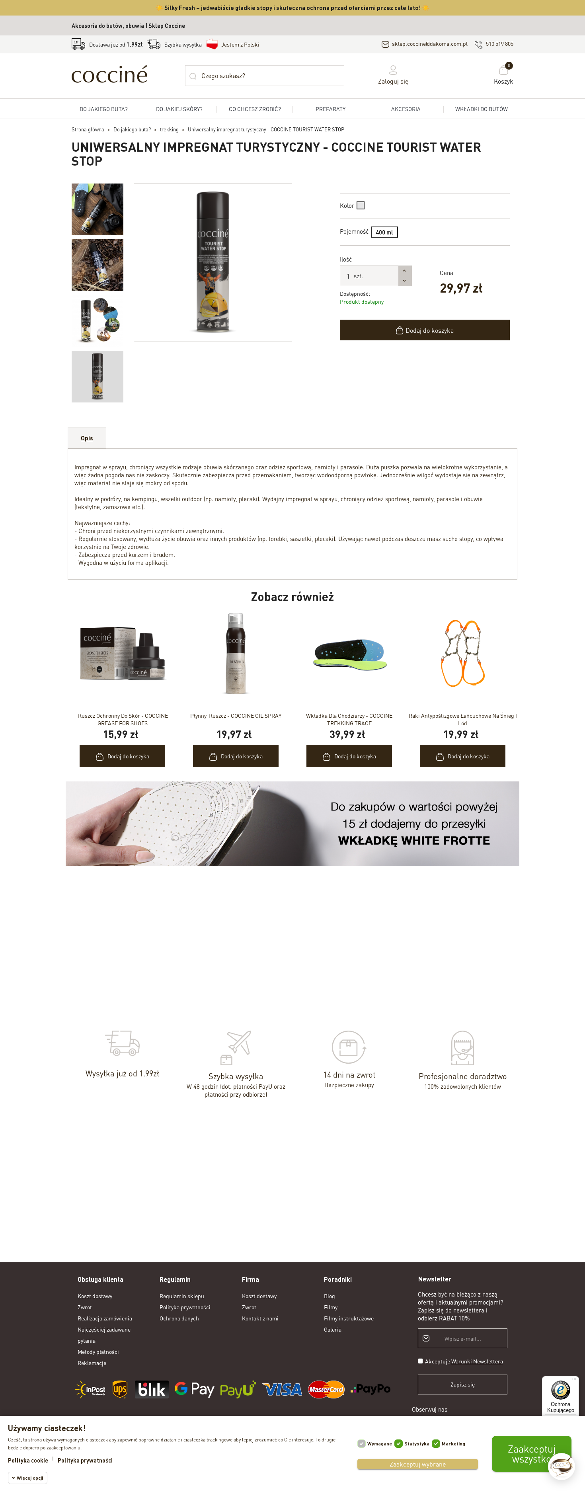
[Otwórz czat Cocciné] (561, 1466)
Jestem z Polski (240, 44)
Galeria (332, 1329)
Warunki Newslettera (477, 1361)
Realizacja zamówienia (105, 1318)
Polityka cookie (28, 1460)
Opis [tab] (87, 438)
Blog (329, 1295)
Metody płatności (98, 1351)
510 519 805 (499, 43)
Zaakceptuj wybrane (418, 1464)
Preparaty (330, 108)
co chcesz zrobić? (255, 108)
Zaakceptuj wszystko (532, 1453)
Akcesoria (406, 108)
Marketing (453, 1444)
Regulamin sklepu (182, 1295)
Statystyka (416, 1444)
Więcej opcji (30, 1478)
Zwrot (85, 1306)
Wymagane (379, 1444)
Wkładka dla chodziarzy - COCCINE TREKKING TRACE (349, 719)
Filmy (330, 1306)
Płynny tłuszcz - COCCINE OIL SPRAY (235, 715)
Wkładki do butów (481, 108)
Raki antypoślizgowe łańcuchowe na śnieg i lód (463, 719)
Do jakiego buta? (104, 108)
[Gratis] (292, 823)
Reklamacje (92, 1362)
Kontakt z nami (260, 1318)
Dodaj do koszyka (430, 330)
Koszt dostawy (95, 1295)
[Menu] (574, 1381)
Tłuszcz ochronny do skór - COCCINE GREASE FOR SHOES (122, 719)
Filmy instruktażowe (349, 1318)
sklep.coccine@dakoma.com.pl (430, 43)
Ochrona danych (179, 1318)
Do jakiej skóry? (179, 108)
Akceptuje (464, 1361)
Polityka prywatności (185, 1306)
